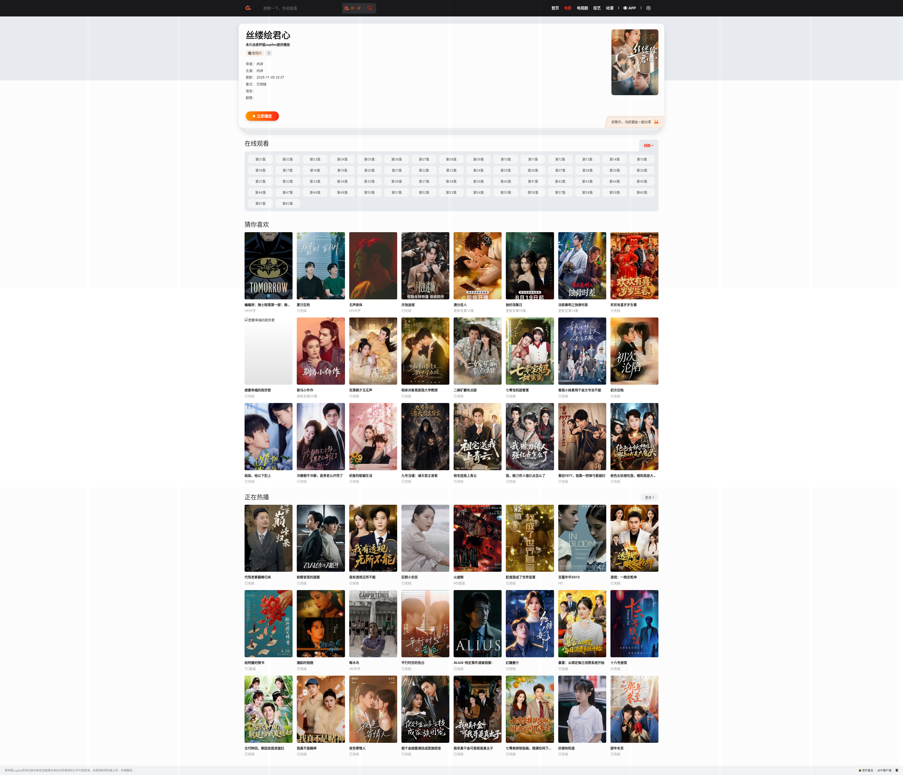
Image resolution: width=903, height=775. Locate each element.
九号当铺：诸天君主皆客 (419, 476)
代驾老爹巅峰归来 (258, 577)
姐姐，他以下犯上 (258, 476)
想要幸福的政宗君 (258, 390)
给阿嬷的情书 (254, 663)
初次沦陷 (617, 390)
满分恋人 (460, 305)
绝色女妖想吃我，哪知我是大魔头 (634, 476)
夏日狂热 (303, 305)
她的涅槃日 (514, 305)
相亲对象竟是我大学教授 (419, 390)
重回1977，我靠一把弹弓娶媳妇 (581, 476)
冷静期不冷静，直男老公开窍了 (320, 476)
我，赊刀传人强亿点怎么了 (525, 476)
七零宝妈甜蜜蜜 (517, 390)
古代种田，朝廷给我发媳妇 (264, 748)
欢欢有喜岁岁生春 (623, 305)
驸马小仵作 (305, 390)
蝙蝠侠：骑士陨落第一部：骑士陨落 (269, 305)
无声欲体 (355, 305)
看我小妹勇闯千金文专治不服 (579, 390)
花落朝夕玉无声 (360, 390)
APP (632, 8)
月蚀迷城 (408, 305)
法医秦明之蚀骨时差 (573, 305)
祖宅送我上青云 (465, 476)
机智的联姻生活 (360, 476)
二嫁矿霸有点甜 (465, 390)
